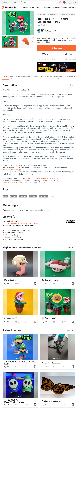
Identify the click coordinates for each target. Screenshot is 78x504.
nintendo (13, 196)
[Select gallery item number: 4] (59, 275)
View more (70, 247)
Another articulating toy (51, 401)
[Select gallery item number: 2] (18, 275)
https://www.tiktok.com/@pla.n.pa (16, 183)
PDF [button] (73, 85)
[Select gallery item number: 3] (20, 275)
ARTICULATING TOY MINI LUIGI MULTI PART (20, 363)
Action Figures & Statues (68, 14)
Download (58, 48)
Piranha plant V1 (10, 318)
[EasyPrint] (59, 2)
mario (5, 196)
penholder (23, 196)
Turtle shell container (50, 280)
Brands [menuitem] (64, 7)
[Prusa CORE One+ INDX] (56, 67)
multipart (33, 196)
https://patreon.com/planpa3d (15, 170)
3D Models (42, 14)
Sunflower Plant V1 (49, 318)
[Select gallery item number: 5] (23, 275)
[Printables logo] (10, 7)
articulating (43, 196)
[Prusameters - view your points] (64, 2)
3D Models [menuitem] (24, 7)
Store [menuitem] (32, 7)
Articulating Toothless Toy (52, 363)
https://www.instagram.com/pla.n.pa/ (43, 178)
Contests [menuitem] (56, 7)
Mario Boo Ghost (11, 280)
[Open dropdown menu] (75, 19)
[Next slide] (32, 42)
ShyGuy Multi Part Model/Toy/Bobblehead (14, 401)
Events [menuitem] (71, 7)
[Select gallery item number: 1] (17, 275)
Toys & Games (53, 14)
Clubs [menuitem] (38, 7)
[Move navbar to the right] (75, 7)
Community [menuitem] (47, 7)
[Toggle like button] (5, 283)
